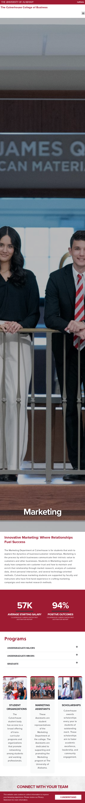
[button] (83, 13)
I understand (68, 797)
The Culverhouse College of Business (24, 7)
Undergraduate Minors (20, 656)
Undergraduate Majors (21, 648)
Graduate (12, 663)
